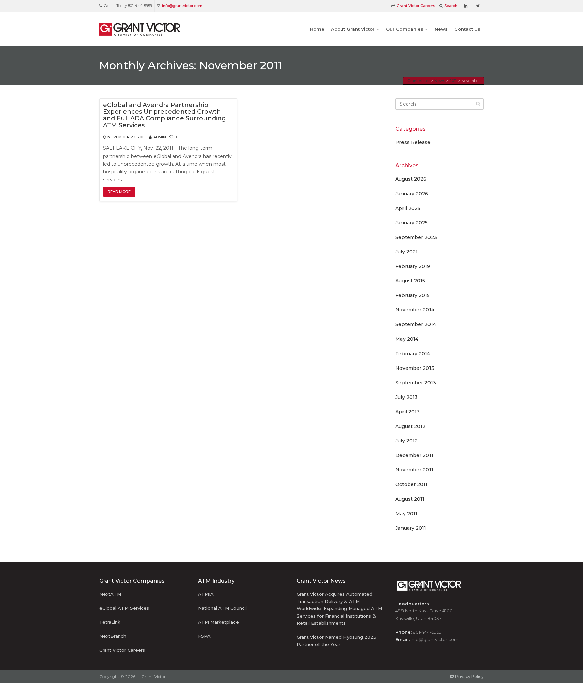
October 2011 (411, 484)
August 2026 (410, 179)
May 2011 (406, 514)
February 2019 (412, 266)
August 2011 (409, 499)
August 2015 (410, 281)
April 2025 (407, 208)
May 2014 (406, 339)
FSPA (204, 636)
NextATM (110, 594)
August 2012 (410, 426)
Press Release (413, 142)
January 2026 (411, 194)
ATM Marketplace (218, 622)
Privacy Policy (469, 676)
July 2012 (406, 441)
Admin (159, 137)
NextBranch (112, 636)
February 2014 (412, 354)
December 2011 (414, 455)
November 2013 (414, 368)
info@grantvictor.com (182, 5)
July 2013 (406, 397)
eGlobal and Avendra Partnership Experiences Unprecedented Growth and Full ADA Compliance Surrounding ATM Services (164, 115)
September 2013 (415, 383)
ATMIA (206, 594)
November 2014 (414, 310)
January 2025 (411, 223)
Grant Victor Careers (416, 5)
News (441, 29)
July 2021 (406, 252)
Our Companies (404, 29)
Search (450, 5)
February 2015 (412, 295)
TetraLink (109, 622)
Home (317, 29)
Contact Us (467, 29)
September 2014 (415, 324)
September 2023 (416, 237)
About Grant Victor (353, 29)
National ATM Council (222, 608)
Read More (119, 191)
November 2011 (414, 470)
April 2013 (407, 412)
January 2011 (410, 528)
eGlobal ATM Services (124, 608)
